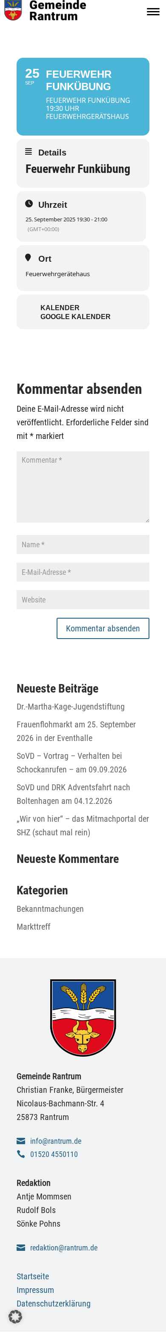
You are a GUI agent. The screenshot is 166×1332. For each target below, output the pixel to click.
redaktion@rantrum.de (63, 1247)
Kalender (60, 307)
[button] (15, 1316)
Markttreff (33, 927)
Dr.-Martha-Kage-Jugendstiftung (71, 706)
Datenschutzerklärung (54, 1303)
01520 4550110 (54, 1154)
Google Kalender (75, 316)
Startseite (33, 1276)
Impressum (35, 1290)
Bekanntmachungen (50, 909)
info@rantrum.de (55, 1141)
